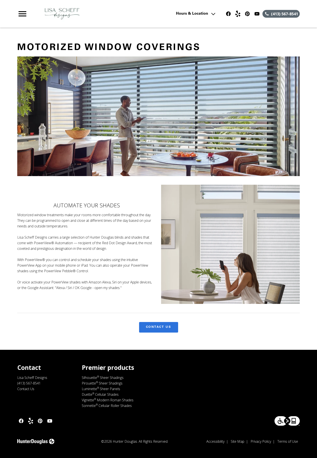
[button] (22, 14)
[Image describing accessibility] (287, 421)
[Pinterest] (247, 14)
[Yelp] (238, 14)
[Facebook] (228, 14)
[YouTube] (257, 14)
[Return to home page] (101, 14)
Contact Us (158, 327)
